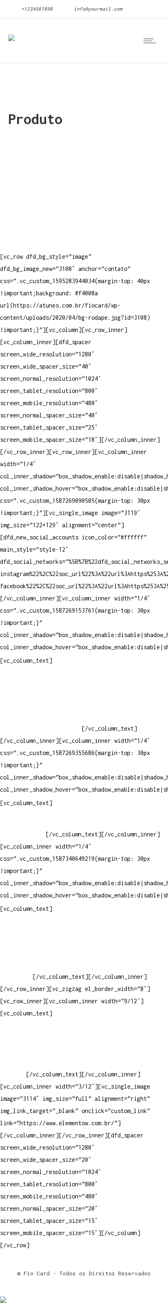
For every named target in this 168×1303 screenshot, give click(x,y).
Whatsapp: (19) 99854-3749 (41, 728)
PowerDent (14, 976)
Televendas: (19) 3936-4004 (42, 691)
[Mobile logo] (3, 1294)
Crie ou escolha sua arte (39, 927)
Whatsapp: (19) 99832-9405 (41, 716)
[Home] (11, 32)
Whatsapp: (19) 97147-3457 (41, 704)
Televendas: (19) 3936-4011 (42, 679)
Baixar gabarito (24, 939)
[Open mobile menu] (152, 41)
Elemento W (16, 964)
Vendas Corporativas (31, 952)
